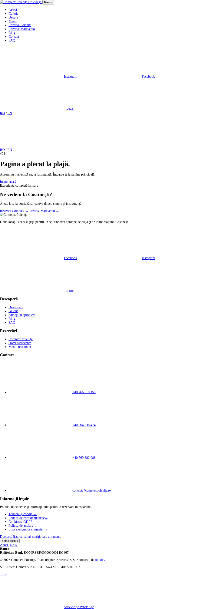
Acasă (13, 9)
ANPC (4, 545)
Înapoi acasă (8, 181)
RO (2, 113)
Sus (3, 574)
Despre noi (16, 307)
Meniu (13, 21)
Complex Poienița (21, 339)
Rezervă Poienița (20, 25)
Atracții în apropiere (22, 315)
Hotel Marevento (20, 343)
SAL (13, 545)
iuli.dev (100, 560)
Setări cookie (10, 540)
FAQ (12, 40)
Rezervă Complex (14, 211)
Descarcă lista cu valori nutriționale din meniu (32, 536)
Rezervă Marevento (22, 29)
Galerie (13, 13)
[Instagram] (32, 146)
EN (9, 113)
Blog (12, 32)
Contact (14, 36)
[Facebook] (97, 146)
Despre (13, 17)
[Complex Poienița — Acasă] (21, 2)
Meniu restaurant (20, 347)
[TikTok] (161, 146)
